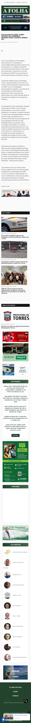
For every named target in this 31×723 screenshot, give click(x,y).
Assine (15, 691)
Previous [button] (7, 337)
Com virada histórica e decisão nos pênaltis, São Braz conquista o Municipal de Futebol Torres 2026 (15, 399)
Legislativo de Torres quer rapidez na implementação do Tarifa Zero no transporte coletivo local (15, 427)
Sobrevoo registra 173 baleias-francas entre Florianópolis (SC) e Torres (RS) (15, 418)
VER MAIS (15, 435)
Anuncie (15, 695)
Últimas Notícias (15, 687)
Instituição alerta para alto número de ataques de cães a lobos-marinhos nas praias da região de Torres (15, 409)
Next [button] (25, 337)
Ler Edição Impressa (9, 2)
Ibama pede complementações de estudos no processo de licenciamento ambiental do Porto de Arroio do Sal (15, 389)
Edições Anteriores (22, 2)
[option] (15, 337)
